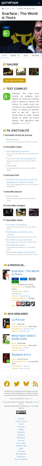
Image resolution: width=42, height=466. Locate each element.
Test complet (17, 88)
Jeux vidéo (21, 443)
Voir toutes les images (14, 80)
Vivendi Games (24, 296)
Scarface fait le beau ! (16, 245)
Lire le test (25, 123)
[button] (39, 3)
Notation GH (21, 446)
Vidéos (21, 429)
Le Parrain (18, 319)
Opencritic (21, 456)
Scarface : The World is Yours (20, 15)
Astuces (21, 440)
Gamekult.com (13, 139)
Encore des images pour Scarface (21, 252)
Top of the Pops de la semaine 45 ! (21, 158)
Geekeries (21, 437)
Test (26, 55)
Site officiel (25, 300)
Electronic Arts (29, 329)
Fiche (4, 55)
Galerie (12, 64)
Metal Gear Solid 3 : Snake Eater (24, 337)
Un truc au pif (21, 421)
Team (21, 448)
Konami (26, 348)
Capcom (27, 366)
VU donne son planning (16, 225)
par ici (29, 398)
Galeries (21, 432)
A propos (21, 451)
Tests (21, 424)
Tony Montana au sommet (18, 151)
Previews (21, 427)
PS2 (13, 8)
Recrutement (21, 454)
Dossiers (21, 435)
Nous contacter (21, 459)
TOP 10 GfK (11, 166)
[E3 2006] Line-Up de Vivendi (19, 240)
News (15, 55)
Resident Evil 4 (21, 354)
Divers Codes (12, 196)
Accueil (21, 419)
